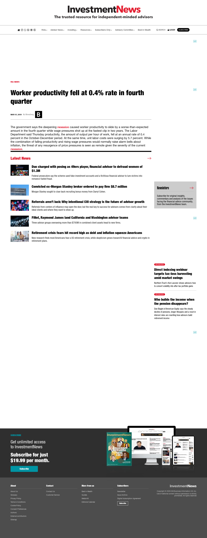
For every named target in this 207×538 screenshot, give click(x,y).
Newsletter (121, 491)
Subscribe (24, 468)
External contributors (18, 516)
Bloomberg (29, 114)
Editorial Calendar (88, 502)
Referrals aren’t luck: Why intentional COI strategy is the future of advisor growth (88, 202)
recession (63, 127)
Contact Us (50, 491)
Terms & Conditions (18, 502)
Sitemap (14, 520)
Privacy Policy (16, 498)
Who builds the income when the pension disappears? (174, 302)
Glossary (14, 495)
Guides (84, 495)
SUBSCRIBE (183, 30)
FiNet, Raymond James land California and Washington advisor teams (80, 218)
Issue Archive (122, 495)
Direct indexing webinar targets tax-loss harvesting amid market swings (173, 274)
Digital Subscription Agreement (129, 498)
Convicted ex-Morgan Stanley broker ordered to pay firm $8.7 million (79, 187)
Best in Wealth (144, 30)
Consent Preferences (18, 509)
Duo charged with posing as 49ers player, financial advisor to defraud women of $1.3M (87, 169)
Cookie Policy (16, 505)
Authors (14, 512)
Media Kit (85, 498)
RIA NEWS (15, 82)
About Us (14, 491)
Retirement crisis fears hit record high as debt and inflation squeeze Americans (87, 233)
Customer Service (53, 495)
